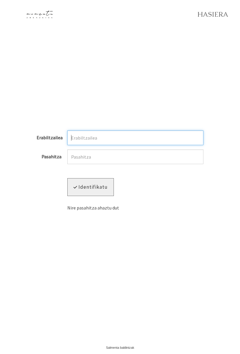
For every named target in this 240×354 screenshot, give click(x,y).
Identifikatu (92, 187)
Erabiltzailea (50, 137)
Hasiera (212, 14)
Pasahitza (51, 156)
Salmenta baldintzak (120, 347)
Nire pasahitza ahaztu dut (93, 208)
